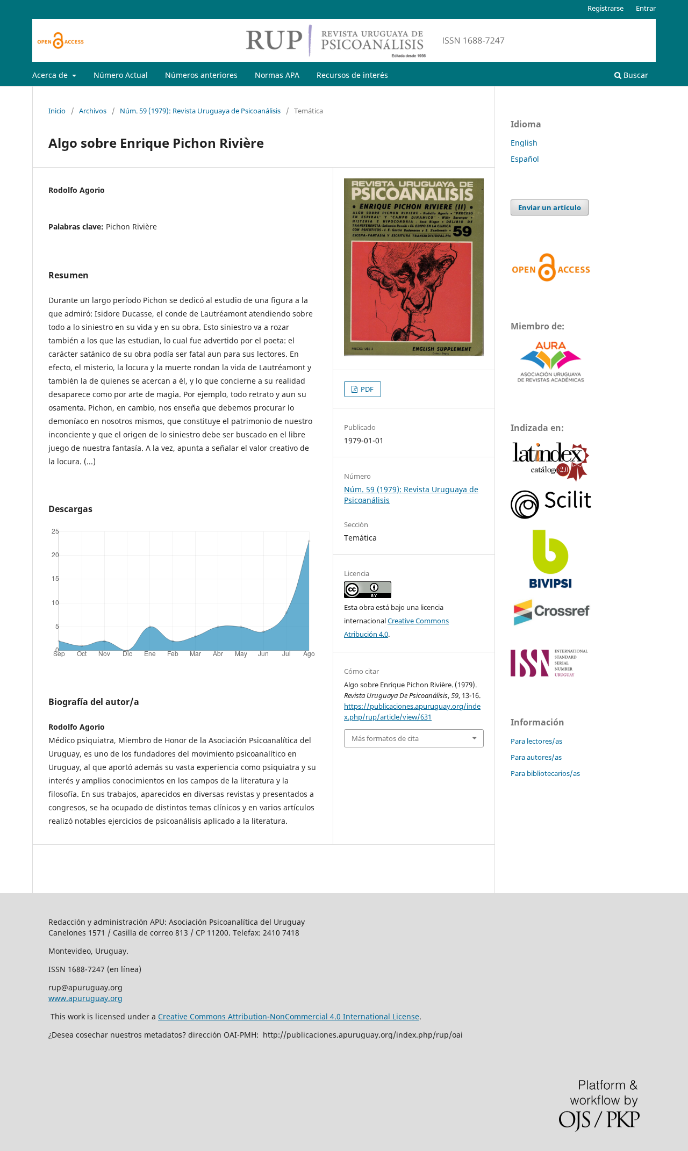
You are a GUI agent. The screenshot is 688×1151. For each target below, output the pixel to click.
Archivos (92, 111)
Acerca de (51, 75)
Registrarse (605, 8)
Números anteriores (201, 75)
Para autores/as (536, 757)
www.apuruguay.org (85, 998)
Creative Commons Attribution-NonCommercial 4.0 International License (288, 1016)
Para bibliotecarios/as (545, 773)
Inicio (57, 111)
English (524, 143)
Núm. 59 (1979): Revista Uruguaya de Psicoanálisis (200, 111)
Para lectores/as (536, 741)
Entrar (646, 8)
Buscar (634, 75)
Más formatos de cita (385, 738)
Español (525, 159)
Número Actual (121, 75)
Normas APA (277, 75)
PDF (366, 389)
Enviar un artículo (549, 207)
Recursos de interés (352, 75)
